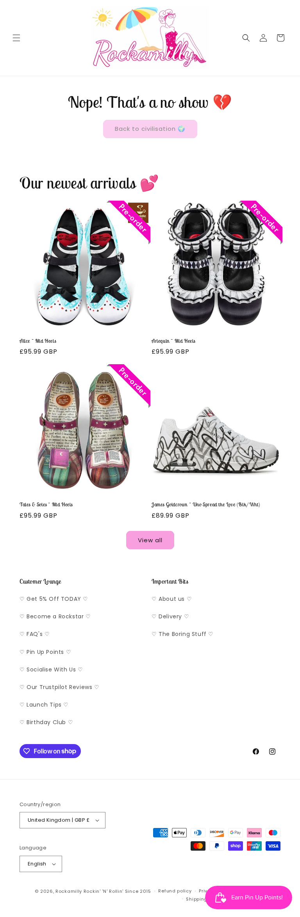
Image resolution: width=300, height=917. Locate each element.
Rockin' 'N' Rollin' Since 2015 (117, 891)
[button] (16, 37)
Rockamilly (68, 891)
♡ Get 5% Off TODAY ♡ (54, 599)
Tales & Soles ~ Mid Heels (46, 505)
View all (150, 540)
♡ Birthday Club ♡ (46, 722)
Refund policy (174, 891)
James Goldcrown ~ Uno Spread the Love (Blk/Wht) (206, 505)
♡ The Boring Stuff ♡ (183, 634)
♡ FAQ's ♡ (35, 634)
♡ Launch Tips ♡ (44, 705)
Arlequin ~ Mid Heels (173, 341)
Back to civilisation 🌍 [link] (150, 129)
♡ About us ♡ (172, 599)
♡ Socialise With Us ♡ (51, 669)
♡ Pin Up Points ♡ (45, 652)
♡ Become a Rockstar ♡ (55, 616)
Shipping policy (204, 899)
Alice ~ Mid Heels (38, 341)
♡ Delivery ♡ (170, 616)
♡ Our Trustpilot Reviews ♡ (60, 687)
